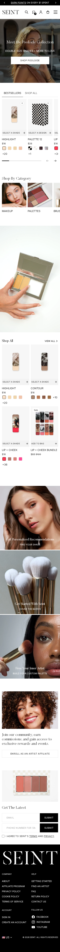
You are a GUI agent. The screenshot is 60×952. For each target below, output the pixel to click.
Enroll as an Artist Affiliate (30, 753)
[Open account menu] (41, 12)
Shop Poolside (30, 60)
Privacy (49, 836)
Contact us (38, 901)
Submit (49, 817)
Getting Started (41, 881)
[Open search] (26, 12)
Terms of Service (12, 901)
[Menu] (55, 12)
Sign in (6, 917)
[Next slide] (55, 2)
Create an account (14, 922)
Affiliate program (13, 886)
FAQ (33, 891)
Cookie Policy (10, 896)
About (6, 881)
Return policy (40, 896)
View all (50, 341)
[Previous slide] (4, 2)
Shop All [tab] (31, 93)
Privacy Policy (11, 891)
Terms (33, 836)
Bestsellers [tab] (12, 93)
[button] (34, 12)
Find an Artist (40, 886)
